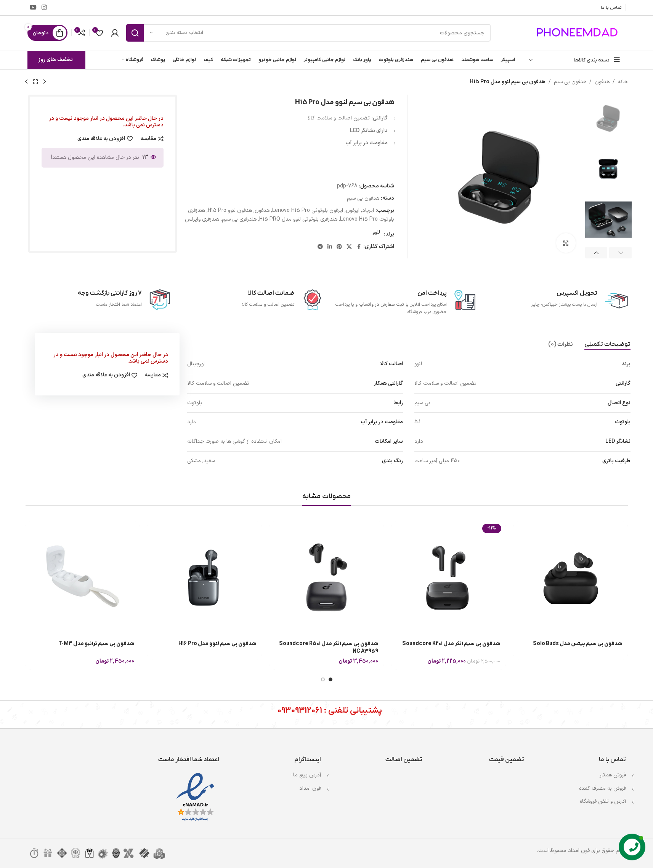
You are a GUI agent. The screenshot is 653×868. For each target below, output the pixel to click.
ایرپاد (368, 211)
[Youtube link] (33, 8)
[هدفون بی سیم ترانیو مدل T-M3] (83, 578)
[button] (620, 252)
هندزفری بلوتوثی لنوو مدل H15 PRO (298, 219)
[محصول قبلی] (44, 82)
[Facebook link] (358, 247)
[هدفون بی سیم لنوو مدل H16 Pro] (205, 578)
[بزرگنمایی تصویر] (565, 242)
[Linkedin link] (329, 247)
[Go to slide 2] (323, 679)
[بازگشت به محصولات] (35, 82)
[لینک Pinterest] (339, 247)
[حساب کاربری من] (114, 32)
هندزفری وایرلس (202, 219)
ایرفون (352, 211)
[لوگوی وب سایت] (578, 33)
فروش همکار (613, 775)
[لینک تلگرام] (320, 247)
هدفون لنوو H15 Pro (230, 211)
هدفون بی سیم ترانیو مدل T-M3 (96, 643)
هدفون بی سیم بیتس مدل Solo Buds (577, 643)
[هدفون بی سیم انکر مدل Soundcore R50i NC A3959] (327, 578)
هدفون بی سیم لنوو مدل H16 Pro (217, 643)
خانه (623, 82)
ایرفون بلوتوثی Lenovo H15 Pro (307, 211)
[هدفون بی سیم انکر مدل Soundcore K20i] (448, 578)
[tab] (607, 345)
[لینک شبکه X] (349, 247)
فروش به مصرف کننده (602, 788)
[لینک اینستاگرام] (44, 8)
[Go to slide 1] (330, 679)
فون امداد (310, 788)
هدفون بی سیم (570, 82)
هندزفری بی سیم (239, 219)
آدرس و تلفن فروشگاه (603, 801)
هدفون (602, 82)
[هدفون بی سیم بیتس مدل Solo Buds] (570, 578)
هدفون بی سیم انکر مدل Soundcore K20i (451, 643)
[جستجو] (135, 33)
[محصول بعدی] (26, 82)
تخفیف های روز (55, 60)
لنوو (376, 232)
